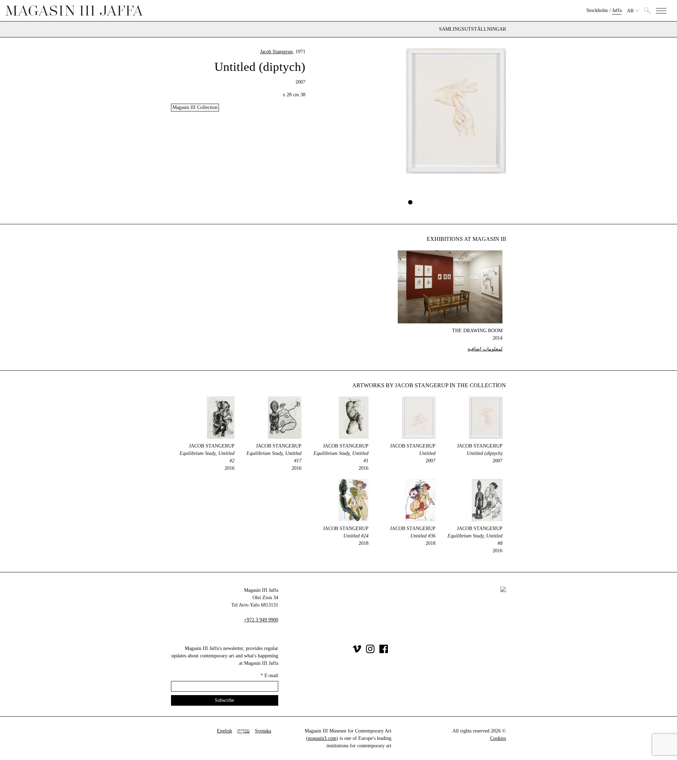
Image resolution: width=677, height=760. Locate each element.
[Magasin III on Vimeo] (357, 651)
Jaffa (617, 10)
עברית (243, 731)
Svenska (263, 731)
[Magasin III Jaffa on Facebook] (383, 651)
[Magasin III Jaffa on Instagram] (370, 651)
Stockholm (597, 10)
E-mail (269, 675)
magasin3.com (322, 738)
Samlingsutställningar (472, 29)
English (224, 731)
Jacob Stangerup (276, 51)
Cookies (498, 738)
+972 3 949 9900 (261, 619)
